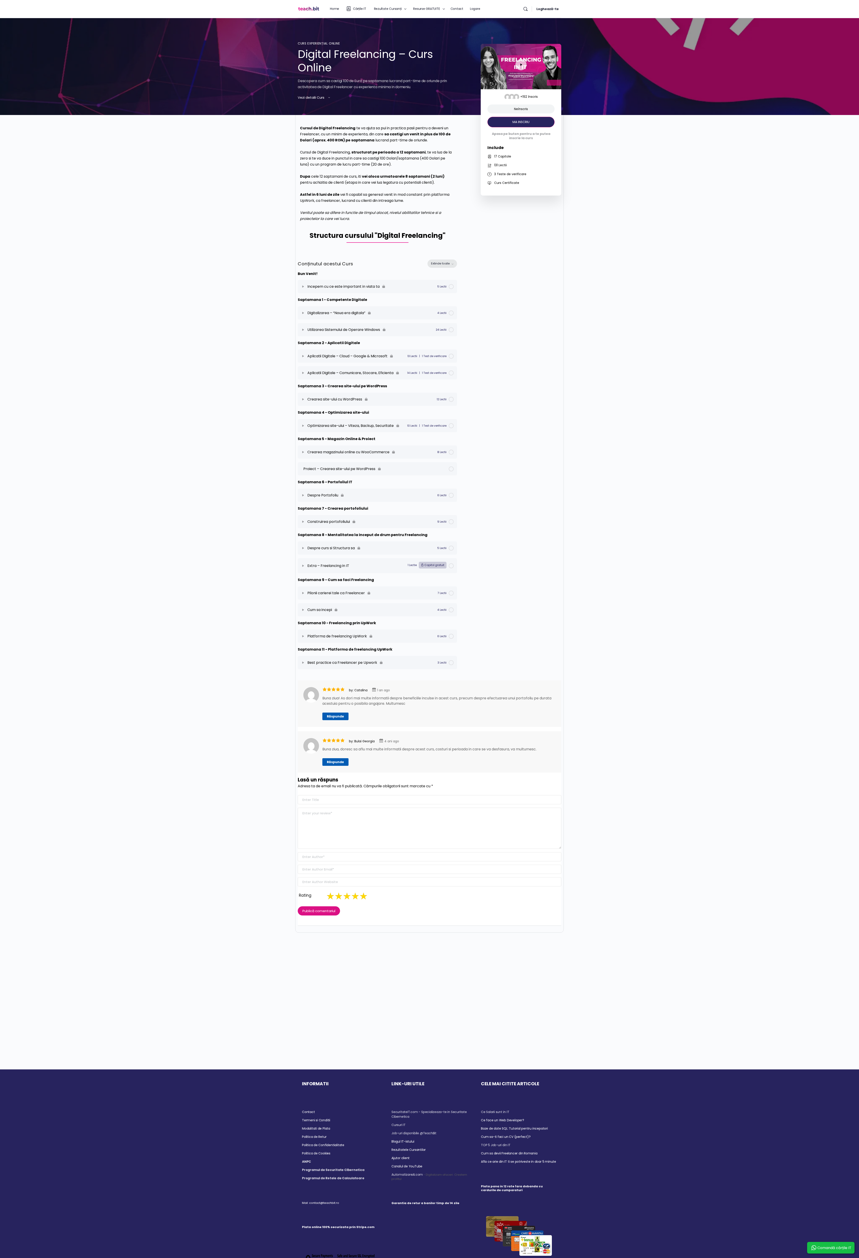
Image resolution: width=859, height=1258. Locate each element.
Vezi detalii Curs (311, 97)
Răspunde (335, 716)
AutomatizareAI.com (407, 1174)
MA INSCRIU (520, 122)
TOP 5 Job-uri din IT (495, 1145)
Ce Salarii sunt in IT (495, 1112)
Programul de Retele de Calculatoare (333, 1178)
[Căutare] (525, 9)
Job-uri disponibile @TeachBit (413, 1133)
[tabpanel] (377, 185)
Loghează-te (547, 9)
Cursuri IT (398, 1125)
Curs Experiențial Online (319, 43)
